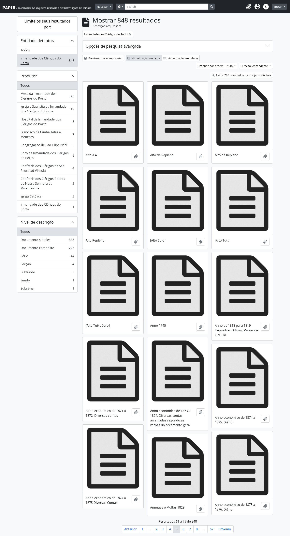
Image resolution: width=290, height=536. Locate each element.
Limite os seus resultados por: (47, 24)
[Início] (48, 7)
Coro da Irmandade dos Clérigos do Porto (47, 155)
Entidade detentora (38, 40)
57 (211, 529)
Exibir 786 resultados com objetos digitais (243, 75)
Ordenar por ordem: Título (215, 66)
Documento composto (47, 249)
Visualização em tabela (182, 58)
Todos (25, 50)
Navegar (103, 6)
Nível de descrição (37, 222)
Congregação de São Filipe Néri (47, 146)
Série (47, 257)
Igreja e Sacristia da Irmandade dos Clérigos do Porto (47, 108)
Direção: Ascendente (255, 66)
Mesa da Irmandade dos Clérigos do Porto (47, 96)
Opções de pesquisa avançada (113, 46)
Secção (47, 265)
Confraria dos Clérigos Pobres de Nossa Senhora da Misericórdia (47, 183)
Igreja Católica (47, 197)
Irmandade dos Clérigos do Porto (47, 60)
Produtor (29, 76)
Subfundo (47, 273)
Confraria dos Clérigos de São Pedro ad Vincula (47, 168)
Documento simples (47, 241)
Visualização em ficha (145, 58)
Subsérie (47, 289)
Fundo (47, 281)
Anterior (130, 529)
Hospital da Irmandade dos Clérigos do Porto (47, 121)
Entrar (278, 6)
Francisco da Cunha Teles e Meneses (47, 134)
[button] (248, 6)
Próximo (224, 529)
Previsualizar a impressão (105, 58)
